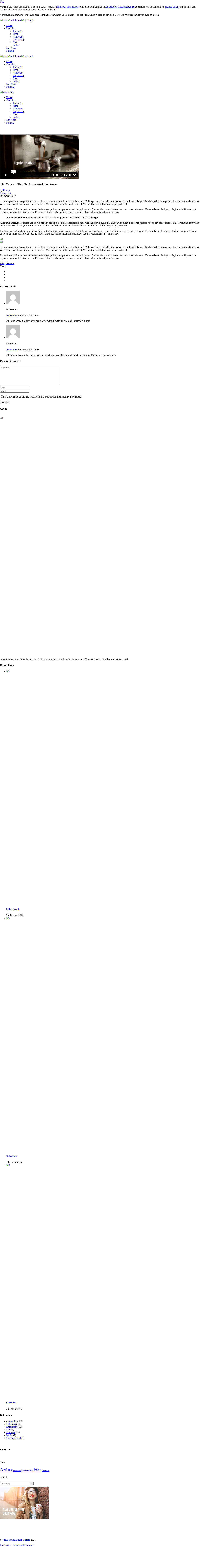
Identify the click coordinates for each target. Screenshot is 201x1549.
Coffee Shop (11, 1156)
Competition (12, 1421)
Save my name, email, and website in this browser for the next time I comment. (42, 396)
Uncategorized (13, 1438)
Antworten (11, 315)
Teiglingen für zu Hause (68, 6)
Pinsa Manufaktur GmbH (16, 1539)
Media (9, 1435)
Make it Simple (13, 909)
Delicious (11, 1424)
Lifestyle (10, 1432)
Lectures (10, 263)
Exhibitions (17, 1471)
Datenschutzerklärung (23, 1545)
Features (27, 1470)
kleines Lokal (171, 6)
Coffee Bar (11, 1403)
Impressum (5, 1545)
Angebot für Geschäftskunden (120, 6)
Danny (6, 190)
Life (8, 1429)
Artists (6, 1469)
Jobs (2, 263)
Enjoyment (5, 193)
